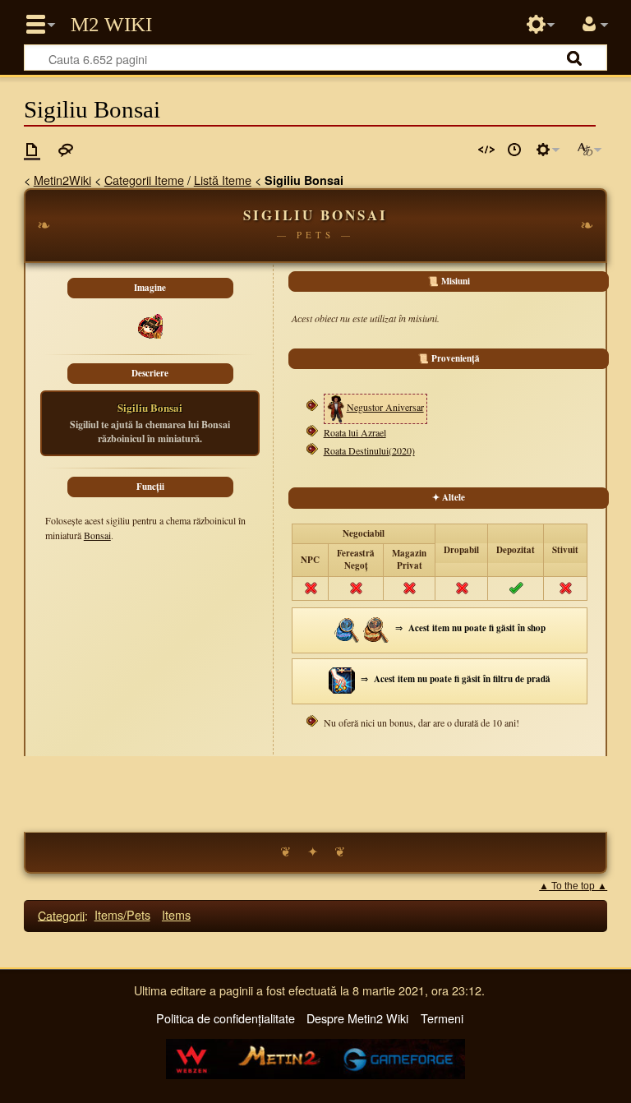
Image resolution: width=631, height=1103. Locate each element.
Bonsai (97, 535)
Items (176, 914)
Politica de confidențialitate (225, 1018)
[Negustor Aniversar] (335, 406)
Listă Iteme (222, 179)
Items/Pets (122, 914)
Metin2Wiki (62, 179)
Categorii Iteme (144, 179)
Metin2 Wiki (111, 24)
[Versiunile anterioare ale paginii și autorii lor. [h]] (514, 149)
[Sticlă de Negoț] (347, 628)
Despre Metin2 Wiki (357, 1018)
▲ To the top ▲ (573, 886)
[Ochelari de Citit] (376, 628)
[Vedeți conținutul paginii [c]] (32, 149)
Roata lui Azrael (355, 432)
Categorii (61, 914)
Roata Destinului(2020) (369, 450)
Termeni (442, 1018)
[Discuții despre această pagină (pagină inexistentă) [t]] (66, 149)
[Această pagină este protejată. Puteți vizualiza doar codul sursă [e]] (486, 149)
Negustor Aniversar (385, 406)
